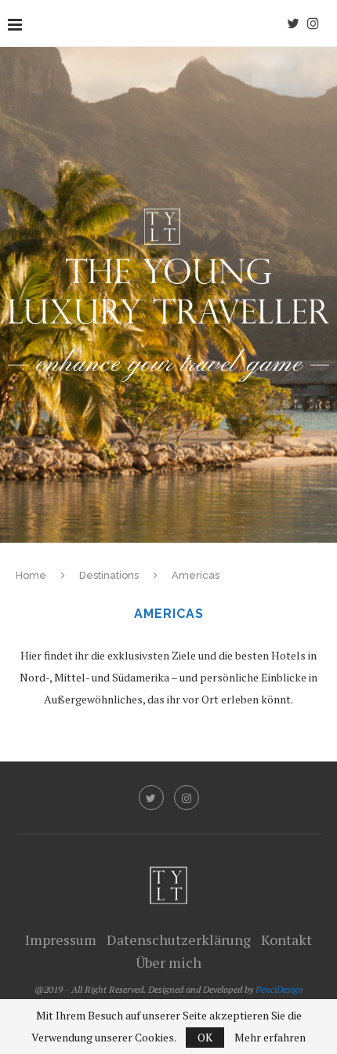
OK (204, 1037)
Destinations (109, 575)
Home (31, 575)
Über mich (168, 962)
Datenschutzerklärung (179, 939)
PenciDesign (279, 989)
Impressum (60, 939)
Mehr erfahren (270, 1037)
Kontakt (286, 939)
